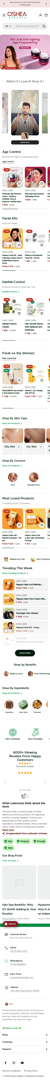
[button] (4, 3)
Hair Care (7, 320)
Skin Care (7, 191)
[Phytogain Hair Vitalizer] (8, 613)
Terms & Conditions (11, 1071)
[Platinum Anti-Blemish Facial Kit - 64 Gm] (35, 238)
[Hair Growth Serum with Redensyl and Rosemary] (35, 307)
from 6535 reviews (25, 767)
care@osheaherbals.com (21, 978)
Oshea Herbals (17, 1076)
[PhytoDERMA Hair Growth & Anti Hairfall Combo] (12, 373)
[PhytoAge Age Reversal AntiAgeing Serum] (35, 177)
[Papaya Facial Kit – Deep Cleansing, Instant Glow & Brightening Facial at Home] (12, 238)
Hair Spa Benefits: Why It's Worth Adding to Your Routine (19, 909)
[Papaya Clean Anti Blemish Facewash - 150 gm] (12, 518)
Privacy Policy (30, 1071)
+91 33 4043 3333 (18, 951)
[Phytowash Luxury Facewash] (8, 642)
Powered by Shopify (34, 1076)
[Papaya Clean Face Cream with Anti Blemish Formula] (35, 518)
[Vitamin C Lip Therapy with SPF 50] (35, 373)
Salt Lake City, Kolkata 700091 (25, 991)
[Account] (40, 15)
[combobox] (25, 26)
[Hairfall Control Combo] (12, 307)
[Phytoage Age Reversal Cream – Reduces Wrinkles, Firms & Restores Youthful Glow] (12, 177)
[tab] (21, 66)
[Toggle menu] (4, 15)
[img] (25, 763)
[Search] (44, 26)
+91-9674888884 (18, 964)
